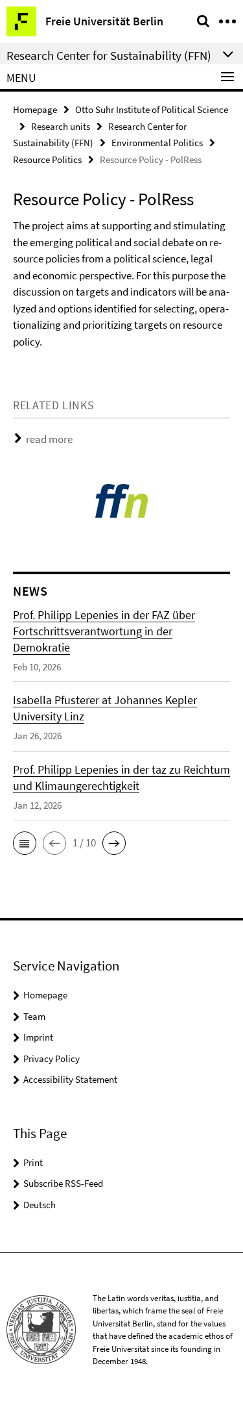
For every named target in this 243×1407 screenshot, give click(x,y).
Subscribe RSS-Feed (63, 1183)
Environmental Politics (157, 142)
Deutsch (39, 1204)
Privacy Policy (51, 1058)
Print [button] (33, 1162)
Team (34, 1016)
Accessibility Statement (70, 1079)
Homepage (35, 109)
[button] (24, 843)
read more (49, 439)
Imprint (38, 1037)
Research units (60, 126)
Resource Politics (47, 159)
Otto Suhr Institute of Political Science (151, 109)
